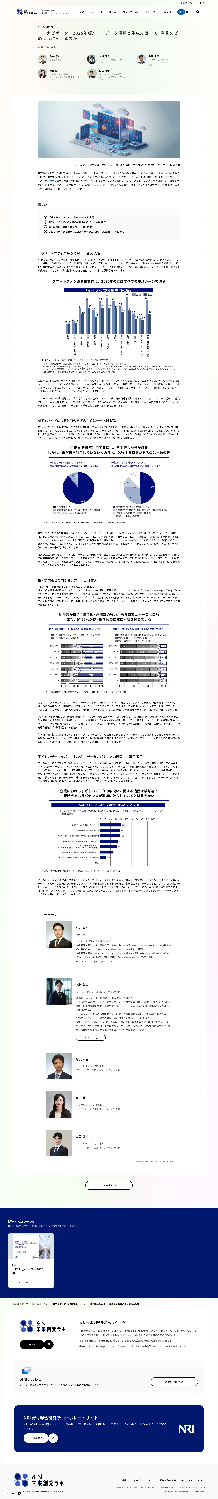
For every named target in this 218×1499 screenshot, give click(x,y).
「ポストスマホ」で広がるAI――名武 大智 (71, 217)
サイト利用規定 (132, 1487)
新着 (82, 12)
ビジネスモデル (161, 173)
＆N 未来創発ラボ (19, 1303)
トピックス (152, 12)
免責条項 (120, 1487)
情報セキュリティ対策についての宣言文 (193, 1487)
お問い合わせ (172, 1382)
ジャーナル (97, 12)
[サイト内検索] (197, 11)
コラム (112, 12)
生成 (52, 181)
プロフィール (89, 1037)
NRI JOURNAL (39, 1303)
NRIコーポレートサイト (192, 2)
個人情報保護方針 (147, 1487)
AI (55, 181)
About (167, 12)
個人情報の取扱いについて (167, 1487)
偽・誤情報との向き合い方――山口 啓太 (70, 227)
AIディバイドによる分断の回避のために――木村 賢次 (77, 222)
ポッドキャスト (131, 12)
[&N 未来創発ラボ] (27, 12)
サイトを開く (36, 1438)
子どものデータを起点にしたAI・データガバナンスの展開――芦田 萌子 (86, 231)
